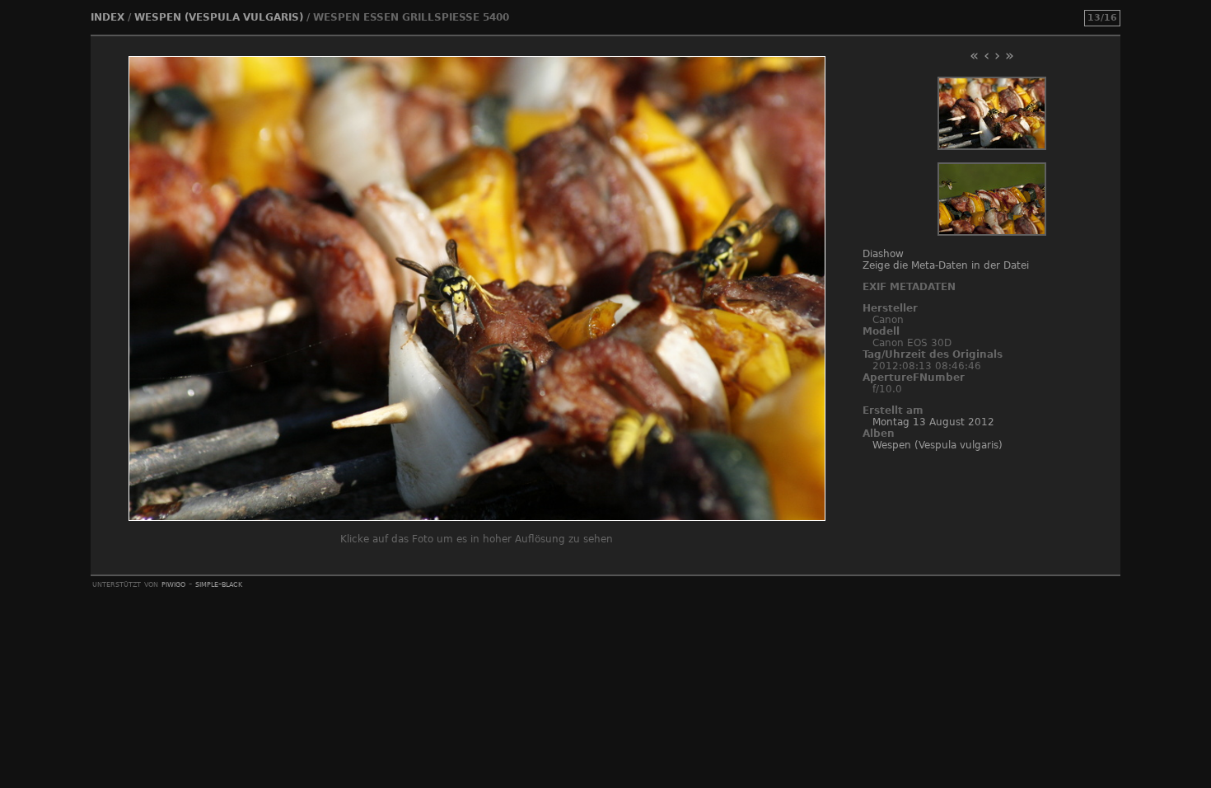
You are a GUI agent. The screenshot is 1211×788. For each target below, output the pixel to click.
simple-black (218, 583)
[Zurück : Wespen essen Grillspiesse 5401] (991, 146)
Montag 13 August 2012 (933, 422)
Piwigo (173, 583)
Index (107, 17)
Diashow (883, 254)
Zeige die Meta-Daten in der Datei (946, 265)
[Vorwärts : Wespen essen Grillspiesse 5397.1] (991, 232)
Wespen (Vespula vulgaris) (218, 17)
